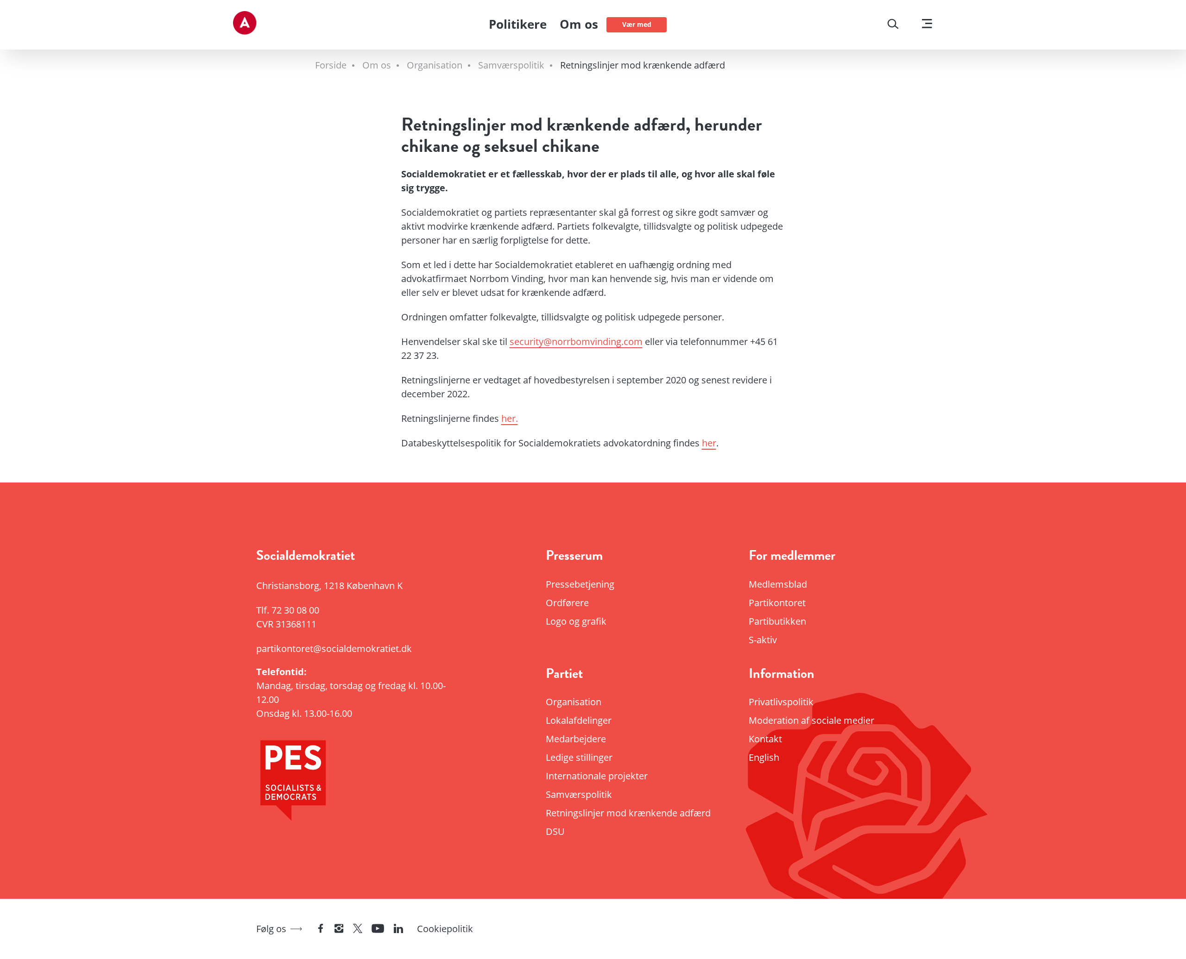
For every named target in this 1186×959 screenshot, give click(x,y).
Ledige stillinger (579, 757)
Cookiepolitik (445, 928)
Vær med (636, 24)
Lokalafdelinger (579, 720)
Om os (579, 24)
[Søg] (893, 25)
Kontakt (765, 739)
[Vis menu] (927, 24)
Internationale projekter (597, 776)
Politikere (518, 24)
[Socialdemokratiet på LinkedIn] (398, 929)
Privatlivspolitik (781, 702)
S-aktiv (763, 639)
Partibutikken (777, 621)
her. (509, 418)
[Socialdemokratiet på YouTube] (378, 929)
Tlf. (287, 610)
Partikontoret (777, 602)
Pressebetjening (580, 584)
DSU (555, 831)
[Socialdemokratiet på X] (357, 929)
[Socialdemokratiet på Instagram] (339, 929)
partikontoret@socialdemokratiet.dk (334, 648)
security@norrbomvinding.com (576, 341)
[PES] (361, 783)
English (764, 757)
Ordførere (567, 602)
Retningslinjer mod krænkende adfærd (628, 813)
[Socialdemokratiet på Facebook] (320, 929)
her (709, 443)
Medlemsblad (778, 584)
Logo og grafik (576, 621)
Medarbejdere (576, 739)
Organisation (573, 702)
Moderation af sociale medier (811, 720)
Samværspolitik (579, 794)
